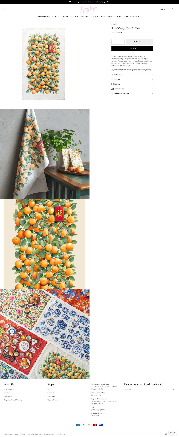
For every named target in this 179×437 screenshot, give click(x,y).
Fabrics (117, 79)
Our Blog (6, 393)
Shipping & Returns (121, 93)
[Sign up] (173, 389)
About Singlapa (9, 389)
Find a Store (51, 396)
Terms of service (60, 434)
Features (117, 84)
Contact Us (50, 393)
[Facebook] (166, 434)
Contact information (49, 434)
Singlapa (10, 434)
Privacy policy (30, 434)
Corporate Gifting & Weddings (13, 400)
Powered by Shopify (19, 434)
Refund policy (39, 434)
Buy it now (132, 48)
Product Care (119, 88)
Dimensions (118, 74)
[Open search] (4, 9)
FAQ (48, 389)
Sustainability (8, 396)
